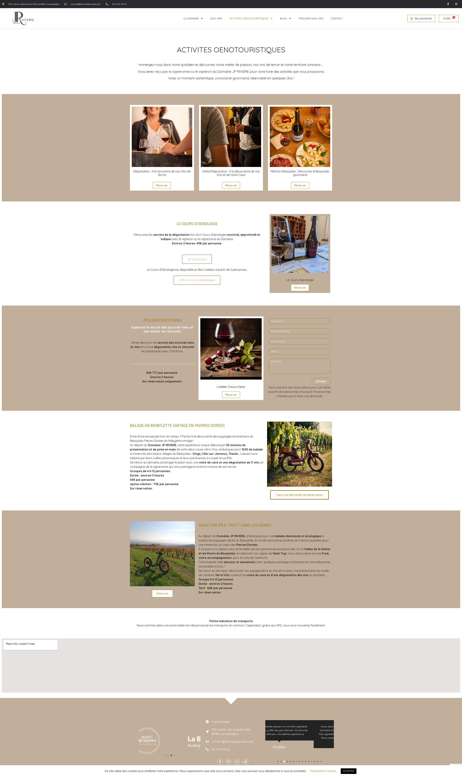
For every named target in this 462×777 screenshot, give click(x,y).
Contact (337, 18)
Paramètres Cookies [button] (323, 771)
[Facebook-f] (448, 4)
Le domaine (191, 18)
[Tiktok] (245, 762)
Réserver (162, 185)
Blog (283, 18)
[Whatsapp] (237, 762)
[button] (139, 740)
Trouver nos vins (310, 18)
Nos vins (216, 18)
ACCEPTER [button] (348, 771)
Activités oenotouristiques (249, 18)
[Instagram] (456, 4)
